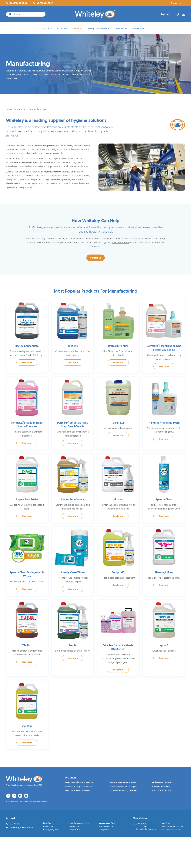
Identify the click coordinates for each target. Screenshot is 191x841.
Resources (121, 28)
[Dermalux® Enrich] (118, 336)
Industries (77, 28)
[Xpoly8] (164, 638)
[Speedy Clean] (164, 488)
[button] (95, 258)
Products (47, 28)
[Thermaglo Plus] (164, 561)
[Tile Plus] (27, 638)
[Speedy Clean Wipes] (72, 561)
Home (9, 109)
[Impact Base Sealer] (27, 488)
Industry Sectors (22, 109)
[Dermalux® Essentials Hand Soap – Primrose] (27, 413)
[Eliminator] (118, 413)
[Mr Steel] (118, 488)
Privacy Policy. (41, 801)
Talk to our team (120, 242)
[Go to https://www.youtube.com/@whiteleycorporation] (26, 796)
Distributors (138, 28)
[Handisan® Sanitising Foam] (164, 413)
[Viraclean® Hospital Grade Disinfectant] (118, 638)
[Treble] (72, 638)
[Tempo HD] (118, 561)
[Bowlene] (72, 336)
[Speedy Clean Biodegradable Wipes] (27, 561)
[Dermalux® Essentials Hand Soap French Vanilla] (72, 413)
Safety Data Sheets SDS (100, 28)
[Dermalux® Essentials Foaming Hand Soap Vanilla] (164, 336)
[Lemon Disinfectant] (72, 488)
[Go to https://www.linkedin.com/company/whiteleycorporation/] (20, 796)
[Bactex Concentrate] (27, 336)
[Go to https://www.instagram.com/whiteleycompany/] (14, 796)
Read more (27, 362)
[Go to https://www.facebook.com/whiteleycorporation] (8, 796)
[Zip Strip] (27, 714)
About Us (62, 28)
